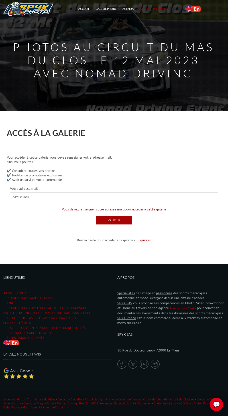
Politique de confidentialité (29, 333)
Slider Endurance (165, 403)
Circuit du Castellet (70, 399)
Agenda (128, 8)
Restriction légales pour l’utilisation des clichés (46, 328)
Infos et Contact (16, 293)
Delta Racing (11, 407)
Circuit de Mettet (208, 399)
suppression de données (26, 338)
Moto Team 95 (32, 407)
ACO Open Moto (190, 403)
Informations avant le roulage (31, 298)
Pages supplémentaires (156, 8)
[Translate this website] (193, 9)
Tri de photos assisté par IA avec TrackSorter (42, 318)
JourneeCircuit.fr (55, 407)
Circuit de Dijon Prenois (100, 399)
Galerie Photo (106, 8)
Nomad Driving (67, 403)
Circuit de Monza (129, 399)
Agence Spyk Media (183, 308)
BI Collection (142, 403)
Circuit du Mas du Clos (18, 399)
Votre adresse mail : (25, 188)
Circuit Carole (12, 403)
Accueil (84, 8)
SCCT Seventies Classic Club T (111, 403)
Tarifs (11, 303)
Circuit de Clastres (182, 399)
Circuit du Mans (45, 399)
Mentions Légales (17, 323)
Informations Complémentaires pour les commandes (48, 308)
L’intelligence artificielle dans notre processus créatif (47, 313)
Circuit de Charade (155, 399)
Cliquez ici (143, 240)
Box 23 (84, 403)
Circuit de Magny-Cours (39, 403)
